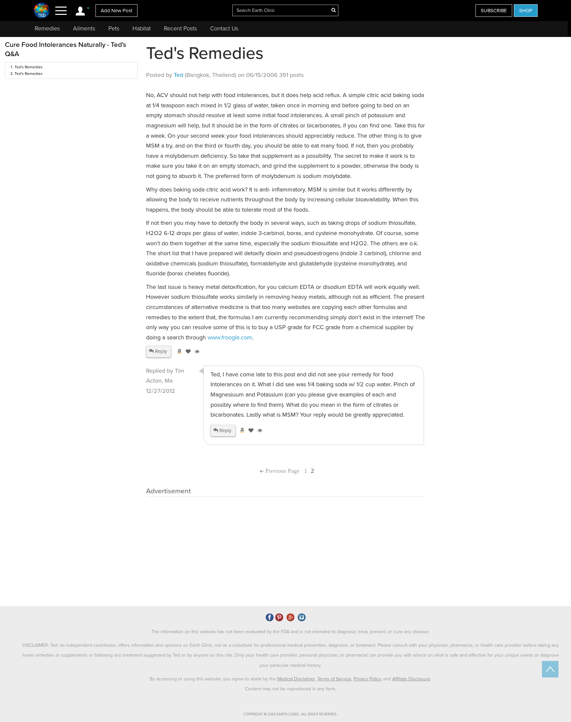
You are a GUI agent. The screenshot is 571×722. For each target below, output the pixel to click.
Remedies (47, 28)
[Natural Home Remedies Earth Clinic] (42, 10)
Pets (113, 28)
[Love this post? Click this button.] (187, 352)
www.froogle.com (230, 337)
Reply (160, 351)
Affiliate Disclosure (411, 679)
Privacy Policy (367, 679)
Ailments (84, 28)
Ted (178, 75)
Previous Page (281, 470)
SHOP (525, 11)
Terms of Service (334, 679)
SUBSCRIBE (494, 11)
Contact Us (224, 28)
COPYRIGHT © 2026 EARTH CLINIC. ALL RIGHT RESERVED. (290, 714)
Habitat (142, 28)
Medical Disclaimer (296, 679)
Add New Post (116, 11)
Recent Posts (180, 28)
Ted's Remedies (29, 67)
